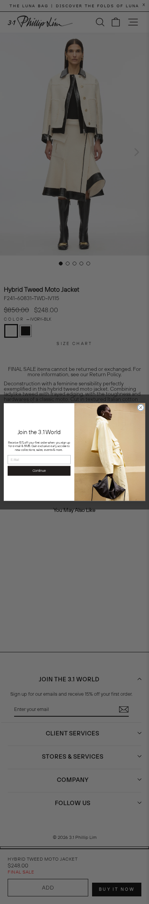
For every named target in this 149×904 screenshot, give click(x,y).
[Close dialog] (141, 407)
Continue (39, 471)
